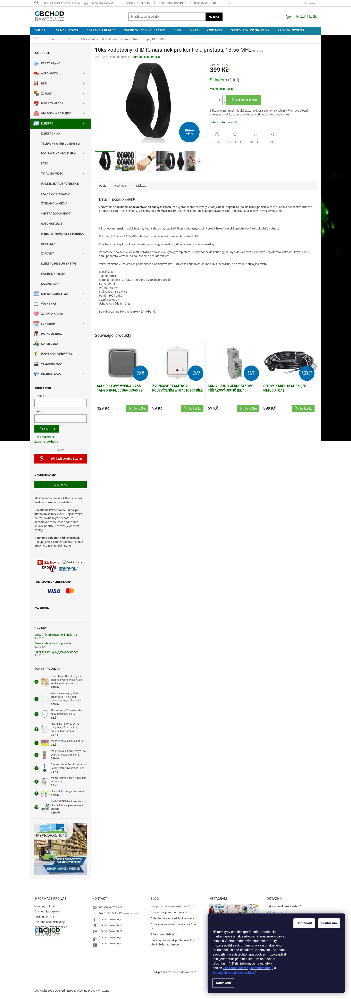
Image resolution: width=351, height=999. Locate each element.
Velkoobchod (51, 363)
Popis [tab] (102, 185)
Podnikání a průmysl (57, 353)
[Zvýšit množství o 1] (224, 97)
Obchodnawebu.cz (111, 931)
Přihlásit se (47, 428)
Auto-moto (49, 73)
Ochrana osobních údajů (50, 922)
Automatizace (51, 223)
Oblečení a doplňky (56, 113)
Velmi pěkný (274, 912)
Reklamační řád (205, 3)
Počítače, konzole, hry (58, 153)
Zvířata (46, 93)
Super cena (49, 343)
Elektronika (50, 133)
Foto (44, 163)
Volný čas (49, 303)
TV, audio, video (52, 173)
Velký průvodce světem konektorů (55, 634)
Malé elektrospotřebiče (60, 183)
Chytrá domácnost (56, 213)
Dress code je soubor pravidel (52, 643)
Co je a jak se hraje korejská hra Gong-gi (174, 926)
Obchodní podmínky (172, 3)
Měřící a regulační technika (62, 233)
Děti (44, 83)
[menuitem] (40, 30)
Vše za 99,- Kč (50, 63)
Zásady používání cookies (50, 927)
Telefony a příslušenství (60, 143)
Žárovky (47, 253)
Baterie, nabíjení (53, 273)
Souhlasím (329, 923)
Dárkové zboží (51, 333)
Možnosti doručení (221, 88)
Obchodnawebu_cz (111, 919)
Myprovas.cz (162, 972)
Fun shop (48, 323)
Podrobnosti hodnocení (145, 56)
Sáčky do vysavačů (55, 193)
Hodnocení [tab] (121, 185)
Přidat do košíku (246, 100)
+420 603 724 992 (110, 913)
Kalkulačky (50, 283)
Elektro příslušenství (58, 263)
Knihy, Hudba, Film (54, 293)
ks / (60, 484)
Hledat (214, 16)
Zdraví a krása (52, 313)
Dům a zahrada (52, 103)
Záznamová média (54, 203)
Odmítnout (304, 923)
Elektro (47, 123)
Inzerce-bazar (51, 373)
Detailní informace (221, 122)
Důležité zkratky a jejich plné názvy (56, 652)
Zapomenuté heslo (46, 441)
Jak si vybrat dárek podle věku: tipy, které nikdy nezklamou (173, 942)
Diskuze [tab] (141, 185)
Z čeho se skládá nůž (164, 934)
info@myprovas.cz (111, 907)
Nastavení (223, 983)
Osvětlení (48, 243)
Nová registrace (44, 436)
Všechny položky (138, 3)
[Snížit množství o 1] (224, 102)
